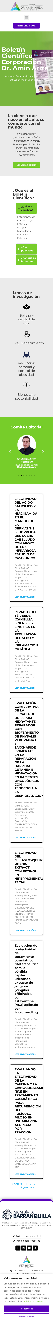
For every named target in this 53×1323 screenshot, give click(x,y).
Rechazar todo (26, 1316)
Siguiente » (27, 1187)
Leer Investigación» (25, 597)
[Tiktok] (35, 1248)
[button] (26, 17)
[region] (26, 1298)
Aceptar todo (26, 1308)
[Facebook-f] (17, 1248)
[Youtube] (29, 1248)
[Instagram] (23, 1248)
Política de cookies (33, 1301)
